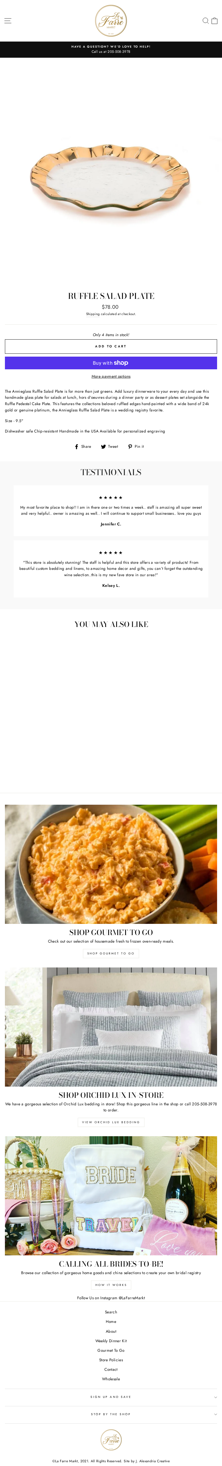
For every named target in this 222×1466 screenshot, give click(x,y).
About (111, 1331)
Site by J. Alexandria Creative (147, 1461)
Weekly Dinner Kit (111, 1341)
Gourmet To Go (110, 1350)
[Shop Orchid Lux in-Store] (111, 1027)
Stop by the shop (111, 1414)
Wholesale (111, 1379)
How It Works (111, 1285)
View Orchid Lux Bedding (111, 1122)
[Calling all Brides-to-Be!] (111, 1195)
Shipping (93, 314)
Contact (110, 1369)
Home (111, 1321)
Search (111, 1312)
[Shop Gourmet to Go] (111, 864)
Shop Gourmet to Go (111, 953)
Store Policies (111, 1360)
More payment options (111, 376)
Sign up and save (111, 1397)
